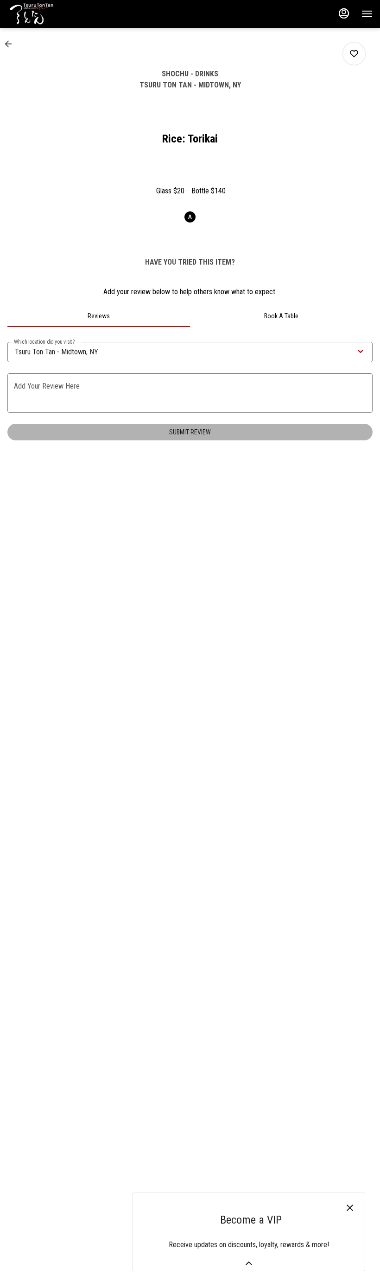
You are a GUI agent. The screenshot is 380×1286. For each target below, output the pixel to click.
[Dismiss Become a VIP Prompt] (350, 1208)
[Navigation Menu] (367, 14)
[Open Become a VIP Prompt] (248, 1263)
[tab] (98, 316)
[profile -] (343, 13)
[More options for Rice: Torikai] (354, 54)
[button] (11, 44)
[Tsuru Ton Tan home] (49, 13)
